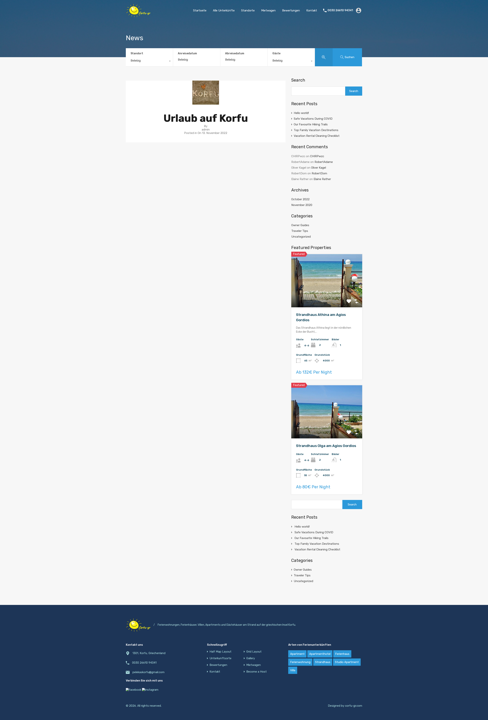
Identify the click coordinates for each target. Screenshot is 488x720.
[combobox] (149, 61)
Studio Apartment (347, 662)
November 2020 (301, 205)
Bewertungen (291, 10)
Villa (292, 670)
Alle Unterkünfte (224, 10)
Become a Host (256, 671)
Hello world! (301, 113)
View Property (326, 296)
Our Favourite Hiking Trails (311, 124)
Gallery (250, 658)
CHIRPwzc (317, 156)
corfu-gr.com (353, 705)
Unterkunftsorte (220, 658)
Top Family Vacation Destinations (316, 130)
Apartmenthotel (320, 654)
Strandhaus (322, 662)
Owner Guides (300, 225)
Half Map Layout (220, 651)
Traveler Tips (299, 231)
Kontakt (311, 10)
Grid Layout (254, 651)
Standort (137, 53)
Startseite (199, 10)
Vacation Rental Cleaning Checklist (317, 136)
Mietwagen (268, 10)
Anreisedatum (187, 53)
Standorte (248, 10)
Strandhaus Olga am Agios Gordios (326, 446)
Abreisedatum (234, 53)
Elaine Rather (322, 179)
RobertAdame (324, 162)
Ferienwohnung (300, 662)
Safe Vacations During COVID (313, 118)
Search (298, 80)
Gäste (276, 53)
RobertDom (319, 173)
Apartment (297, 654)
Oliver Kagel (318, 167)
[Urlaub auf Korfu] (205, 103)
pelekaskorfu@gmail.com (148, 672)
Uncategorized (301, 236)
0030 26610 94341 (340, 10)
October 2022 (300, 199)
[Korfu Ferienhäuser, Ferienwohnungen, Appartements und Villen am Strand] (138, 15)
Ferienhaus (342, 654)
